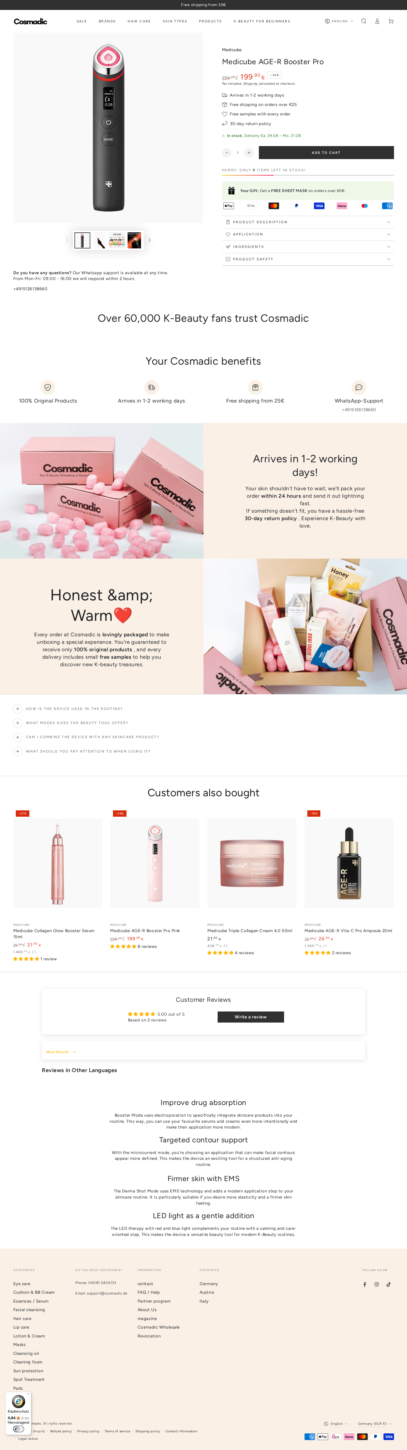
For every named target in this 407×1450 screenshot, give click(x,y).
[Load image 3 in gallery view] (117, 240)
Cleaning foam (28, 1362)
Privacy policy (88, 1431)
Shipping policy (147, 1431)
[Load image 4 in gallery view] (134, 240)
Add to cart (326, 153)
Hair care (22, 1318)
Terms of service (117, 1431)
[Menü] (28, 1395)
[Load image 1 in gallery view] (82, 240)
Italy (204, 1301)
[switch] (18, 1429)
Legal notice (28, 1439)
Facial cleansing (29, 1309)
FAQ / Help (149, 1292)
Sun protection (28, 1370)
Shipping (250, 83)
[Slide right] (150, 240)
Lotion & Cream (29, 1336)
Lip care (21, 1327)
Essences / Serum (31, 1301)
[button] (363, 21)
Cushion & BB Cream (34, 1292)
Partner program (154, 1301)
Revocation (149, 1336)
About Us (147, 1309)
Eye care (22, 1283)
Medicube (232, 49)
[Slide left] (67, 240)
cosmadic (34, 1423)
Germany (209, 1283)
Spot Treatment (29, 1379)
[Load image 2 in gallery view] (99, 240)
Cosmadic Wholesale (159, 1327)
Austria (207, 1292)
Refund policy (61, 1431)
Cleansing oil (26, 1353)
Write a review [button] (251, 1017)
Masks (19, 1344)
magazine (147, 1318)
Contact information (181, 1431)
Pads (18, 1388)
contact (145, 1283)
